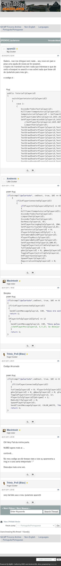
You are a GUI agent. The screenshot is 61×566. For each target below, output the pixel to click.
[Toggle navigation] (55, 3)
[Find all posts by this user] (28, 170)
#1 (58, 56)
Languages (43, 26)
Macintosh (12, 280)
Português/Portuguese (13, 29)
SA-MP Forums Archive (10, 26)
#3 (58, 288)
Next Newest (23, 508)
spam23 (11, 48)
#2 (58, 185)
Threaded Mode (54, 40)
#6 (58, 490)
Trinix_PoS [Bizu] (16, 353)
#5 (58, 437)
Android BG (33, 564)
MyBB (11, 564)
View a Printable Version (12, 521)
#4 (58, 361)
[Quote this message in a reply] (33, 170)
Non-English (29, 26)
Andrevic (12, 178)
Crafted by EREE (19, 564)
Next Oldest (9, 508)
